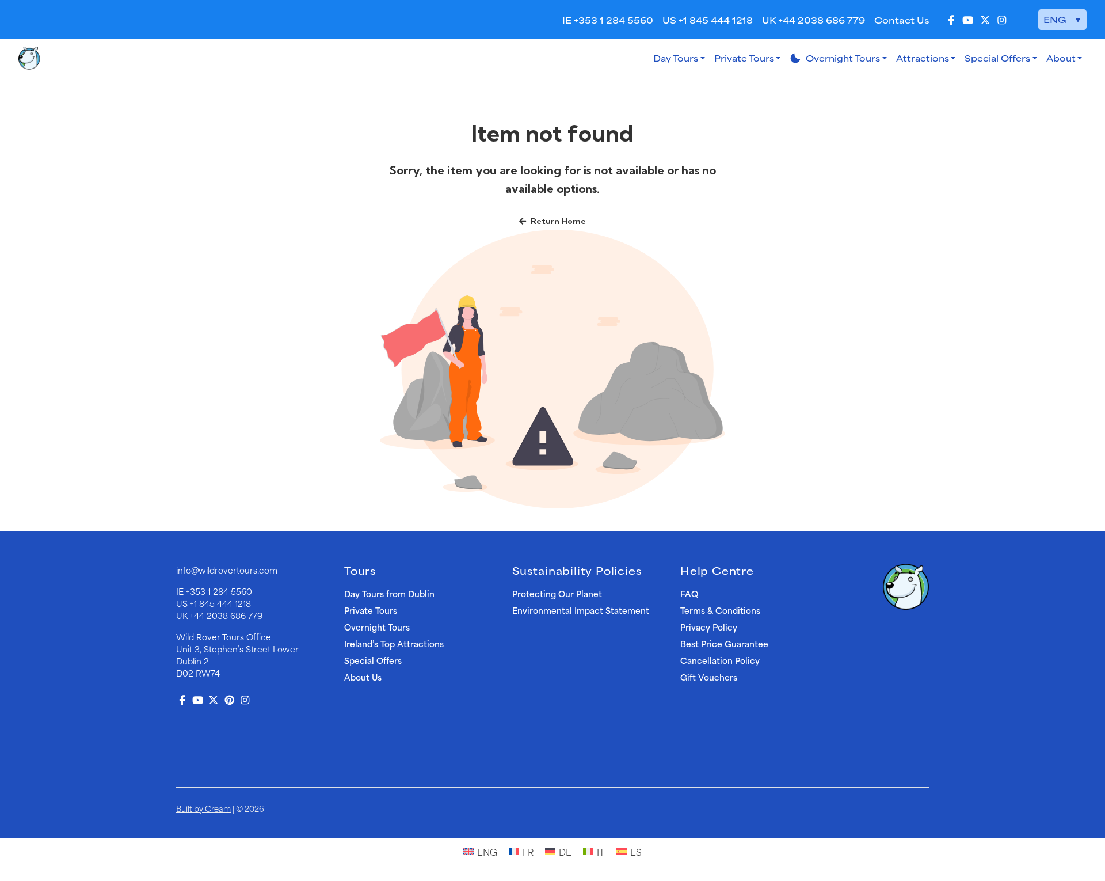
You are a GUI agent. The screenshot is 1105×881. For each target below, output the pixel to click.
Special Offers (997, 57)
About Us (363, 676)
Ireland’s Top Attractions (394, 643)
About (1061, 57)
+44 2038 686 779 (226, 615)
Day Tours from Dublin (389, 593)
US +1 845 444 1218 (707, 19)
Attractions (922, 57)
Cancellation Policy (720, 660)
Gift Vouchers (708, 676)
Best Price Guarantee (724, 643)
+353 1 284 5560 (219, 591)
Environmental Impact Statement (580, 610)
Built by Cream (203, 808)
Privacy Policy (708, 626)
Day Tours (675, 57)
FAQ (689, 593)
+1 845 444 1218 (220, 603)
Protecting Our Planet (557, 593)
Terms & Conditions (720, 610)
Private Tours (744, 57)
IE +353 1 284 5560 (607, 19)
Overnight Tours (835, 58)
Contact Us (901, 19)
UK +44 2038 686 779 (813, 19)
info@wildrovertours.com (226, 569)
